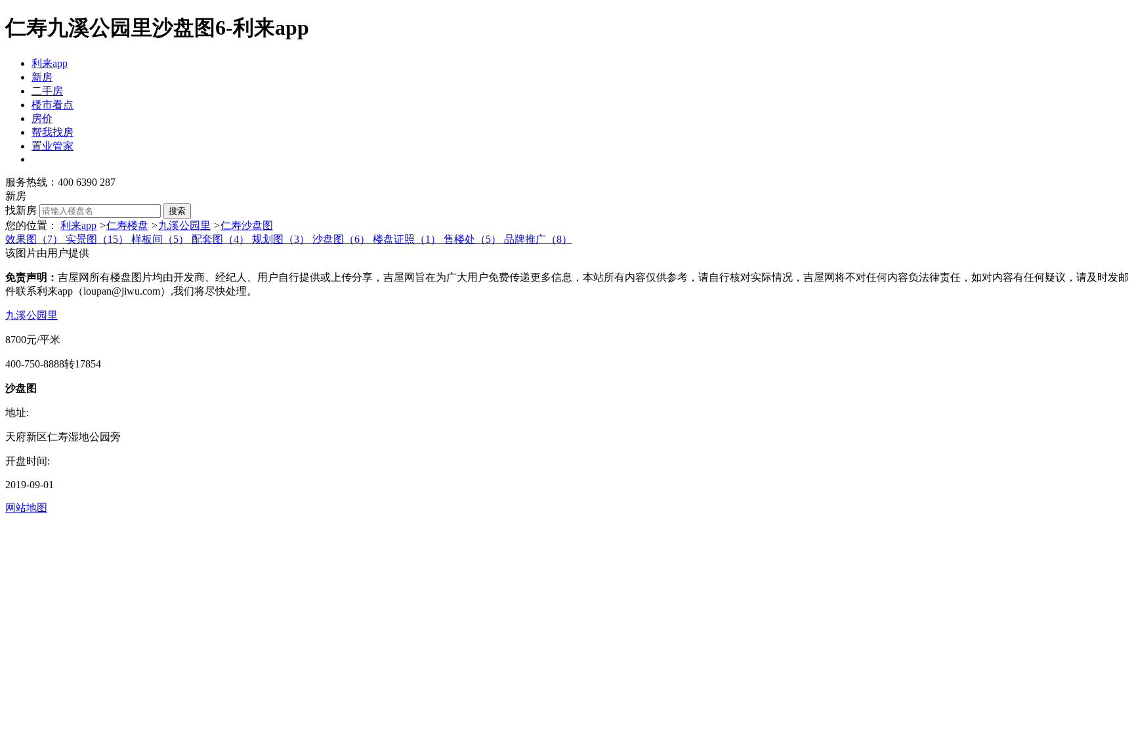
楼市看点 (53, 104)
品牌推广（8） (538, 239)
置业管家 (53, 146)
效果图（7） (35, 239)
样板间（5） (161, 239)
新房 (42, 77)
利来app (50, 63)
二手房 (47, 90)
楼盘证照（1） (408, 239)
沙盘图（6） (342, 239)
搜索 (177, 211)
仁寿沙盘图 (246, 225)
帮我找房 (53, 132)
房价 (42, 118)
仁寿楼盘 (127, 225)
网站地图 (26, 507)
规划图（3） (282, 239)
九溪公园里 (184, 225)
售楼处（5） (474, 239)
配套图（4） (222, 239)
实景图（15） (98, 239)
